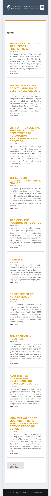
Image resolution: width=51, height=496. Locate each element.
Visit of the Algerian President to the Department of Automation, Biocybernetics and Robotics (25, 134)
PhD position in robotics (20, 337)
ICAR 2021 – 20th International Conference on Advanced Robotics (24, 379)
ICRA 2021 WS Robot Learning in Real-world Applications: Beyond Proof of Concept (25, 423)
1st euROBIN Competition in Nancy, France (25, 181)
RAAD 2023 (17, 259)
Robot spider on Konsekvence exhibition (22, 297)
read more (14, 73)
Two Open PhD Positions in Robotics (25, 221)
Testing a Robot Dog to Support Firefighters (25, 46)
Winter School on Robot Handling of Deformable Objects (25, 88)
